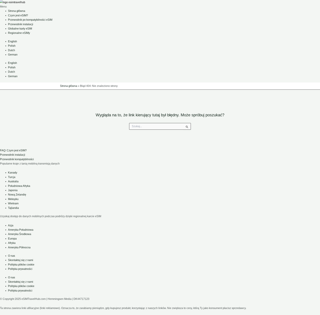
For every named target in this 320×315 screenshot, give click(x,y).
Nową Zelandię (17, 194)
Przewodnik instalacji (20, 24)
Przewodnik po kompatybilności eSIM (30, 19)
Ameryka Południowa (20, 229)
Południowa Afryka (19, 185)
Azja (10, 225)
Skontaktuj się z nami (20, 260)
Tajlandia (13, 207)
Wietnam (13, 203)
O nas (11, 255)
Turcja (11, 177)
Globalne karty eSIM (20, 28)
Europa (12, 238)
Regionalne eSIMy (19, 33)
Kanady (12, 172)
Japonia (13, 190)
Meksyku (13, 199)
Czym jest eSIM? (18, 15)
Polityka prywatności (20, 269)
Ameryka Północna (19, 247)
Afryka (12, 243)
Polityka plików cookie (21, 264)
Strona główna (16, 11)
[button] (160, 6)
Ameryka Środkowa (19, 234)
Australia (13, 181)
